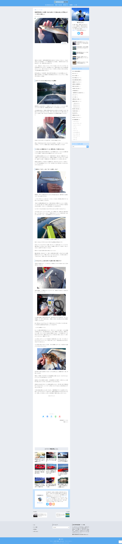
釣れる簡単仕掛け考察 (77, 79)
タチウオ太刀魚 (76, 132)
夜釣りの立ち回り (76, 86)
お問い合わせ (36, 531)
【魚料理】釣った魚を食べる (78, 92)
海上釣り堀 (75, 113)
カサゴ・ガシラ (76, 135)
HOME (61, 539)
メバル (75, 137)
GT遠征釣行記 (75, 90)
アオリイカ (75, 121)
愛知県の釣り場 (76, 105)
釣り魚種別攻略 (76, 119)
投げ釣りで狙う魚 (76, 108)
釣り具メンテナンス (76, 117)
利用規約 (35, 529)
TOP (51, 541)
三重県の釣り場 (76, 103)
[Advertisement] (51, 52)
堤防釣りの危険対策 (76, 84)
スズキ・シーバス (76, 125)
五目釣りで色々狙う (76, 88)
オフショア (75, 94)
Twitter (47, 505)
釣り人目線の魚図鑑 (76, 71)
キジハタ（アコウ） (77, 123)
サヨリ (75, 139)
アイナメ (75, 130)
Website (54, 505)
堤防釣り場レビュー (76, 101)
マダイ (75, 128)
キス (67, 421)
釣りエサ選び (75, 75)
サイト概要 (35, 527)
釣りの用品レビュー (76, 77)
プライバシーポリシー (68, 541)
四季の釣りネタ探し (76, 99)
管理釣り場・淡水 (76, 115)
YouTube (50, 505)
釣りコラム (75, 73)
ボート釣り (66, 420)
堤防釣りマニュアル (76, 82)
